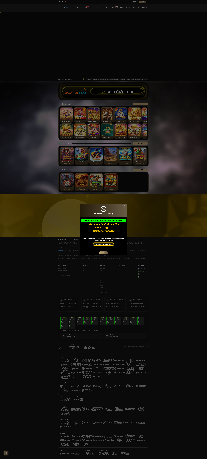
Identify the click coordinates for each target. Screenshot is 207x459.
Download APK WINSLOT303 (103, 244)
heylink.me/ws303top (103, 231)
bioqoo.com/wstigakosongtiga (103, 224)
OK (103, 252)
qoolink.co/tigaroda (103, 227)
